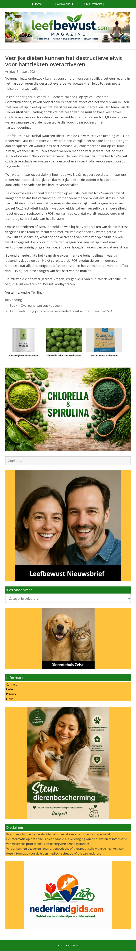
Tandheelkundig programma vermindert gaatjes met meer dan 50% (61, 311)
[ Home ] (37, 4)
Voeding (16, 300)
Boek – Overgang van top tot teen (36, 305)
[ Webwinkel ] (64, 4)
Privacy (10, 694)
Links (9, 699)
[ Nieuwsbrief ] (94, 4)
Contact (11, 684)
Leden (10, 689)
